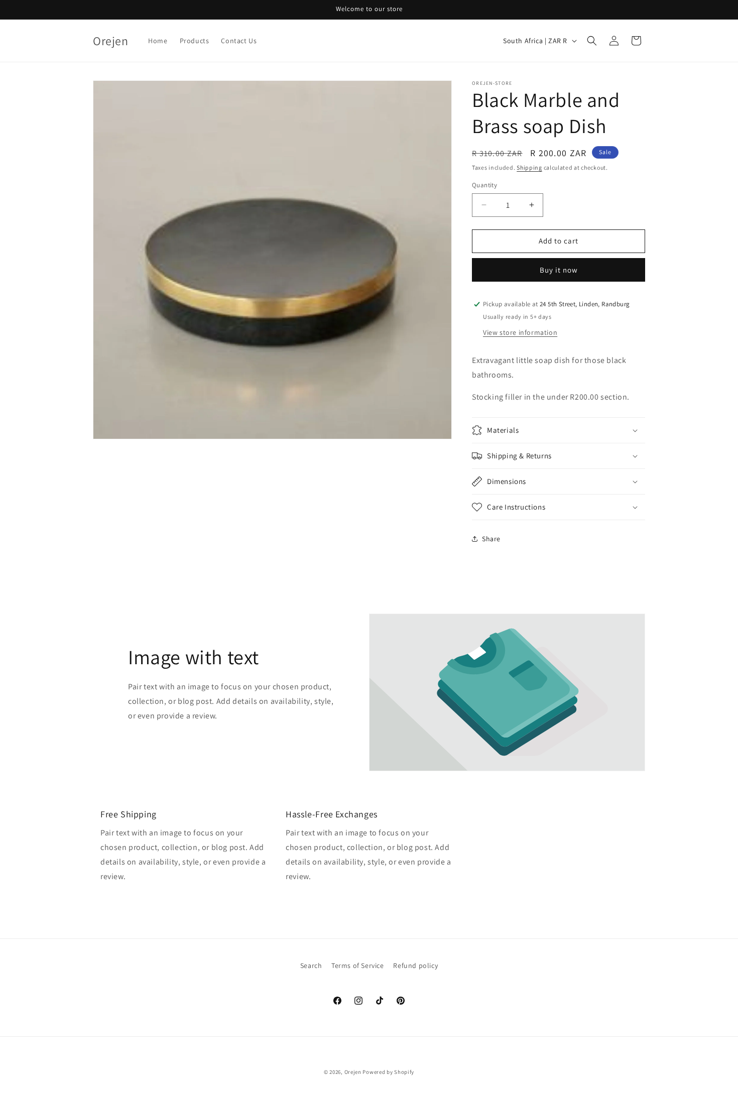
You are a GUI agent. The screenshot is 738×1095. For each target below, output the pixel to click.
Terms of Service (357, 965)
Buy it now (559, 270)
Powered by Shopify (388, 1071)
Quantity (484, 185)
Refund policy (415, 965)
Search (311, 965)
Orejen (352, 1071)
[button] (592, 41)
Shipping (529, 167)
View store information (520, 332)
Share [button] (491, 538)
